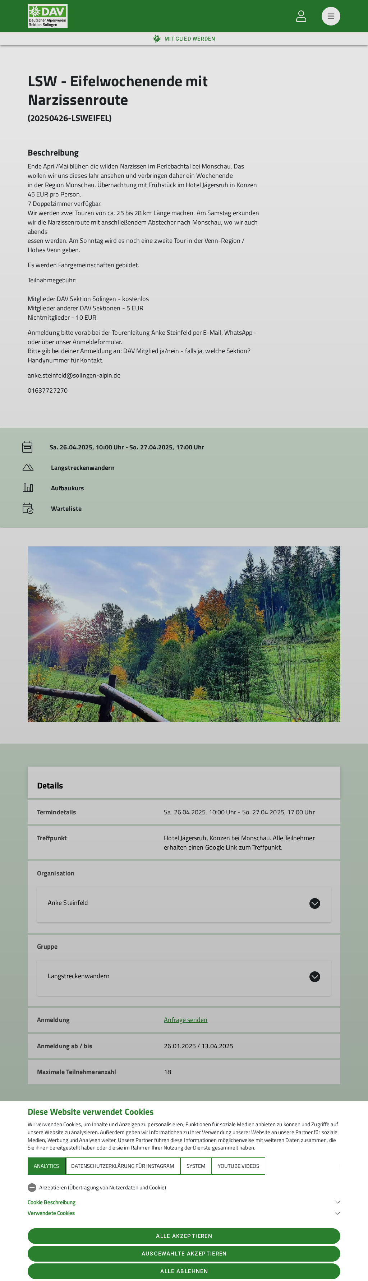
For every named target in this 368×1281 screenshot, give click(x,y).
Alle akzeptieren (184, 1236)
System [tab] (196, 1166)
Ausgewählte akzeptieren (184, 1253)
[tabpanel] (184, 1198)
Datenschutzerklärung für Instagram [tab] (122, 1166)
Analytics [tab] (46, 1166)
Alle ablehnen (184, 1271)
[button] (184, 1201)
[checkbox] (184, 1187)
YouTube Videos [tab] (238, 1166)
